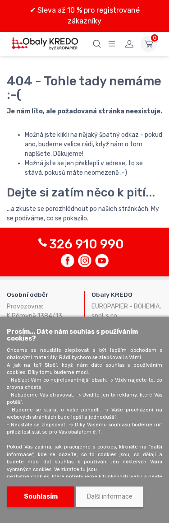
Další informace (109, 496)
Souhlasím (41, 496)
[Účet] (129, 44)
